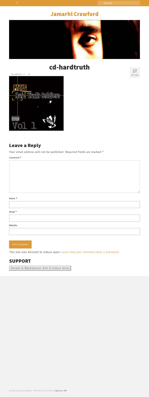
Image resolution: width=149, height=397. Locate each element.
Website (13, 225)
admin (18, 74)
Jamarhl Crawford (74, 14)
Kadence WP (61, 391)
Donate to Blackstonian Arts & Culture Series (40, 268)
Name (13, 198)
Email (13, 212)
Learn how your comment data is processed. (91, 252)
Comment (15, 157)
